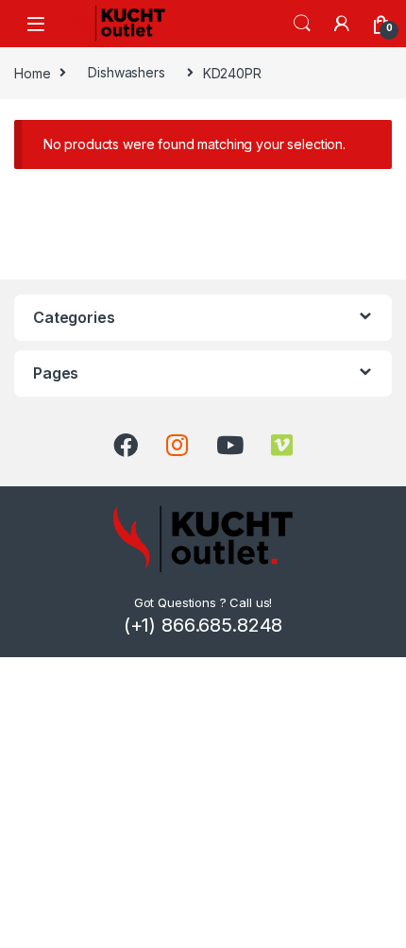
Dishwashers (126, 72)
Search (302, 23)
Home (32, 72)
